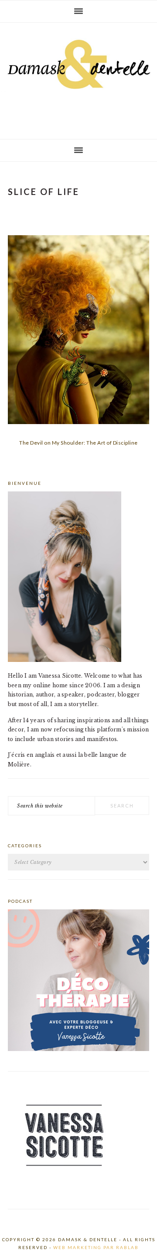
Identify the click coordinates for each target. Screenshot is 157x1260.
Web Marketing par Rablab (96, 1247)
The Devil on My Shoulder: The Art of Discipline (78, 442)
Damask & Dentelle (78, 77)
